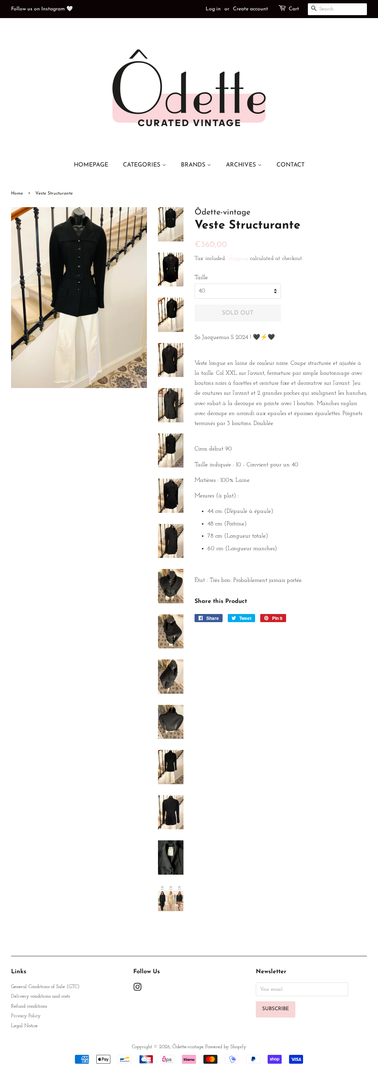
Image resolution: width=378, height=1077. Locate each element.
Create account (250, 9)
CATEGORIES (142, 165)
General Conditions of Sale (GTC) (45, 986)
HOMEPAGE (91, 165)
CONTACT (290, 165)
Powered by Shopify (225, 1047)
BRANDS (194, 165)
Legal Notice (24, 1025)
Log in (213, 9)
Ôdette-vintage (187, 1047)
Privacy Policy (26, 1015)
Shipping (237, 258)
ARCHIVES (242, 165)
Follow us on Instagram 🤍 (42, 9)
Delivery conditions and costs (40, 996)
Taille (201, 278)
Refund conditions (29, 1006)
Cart (294, 9)
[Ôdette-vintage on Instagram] (137, 989)
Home (17, 193)
